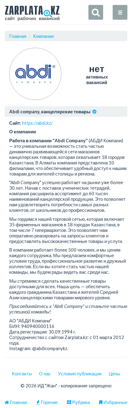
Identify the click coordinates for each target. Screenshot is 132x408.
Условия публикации (80, 373)
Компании (43, 36)
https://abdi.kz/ (37, 123)
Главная (17, 36)
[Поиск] (95, 12)
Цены (114, 373)
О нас (45, 373)
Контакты (22, 373)
